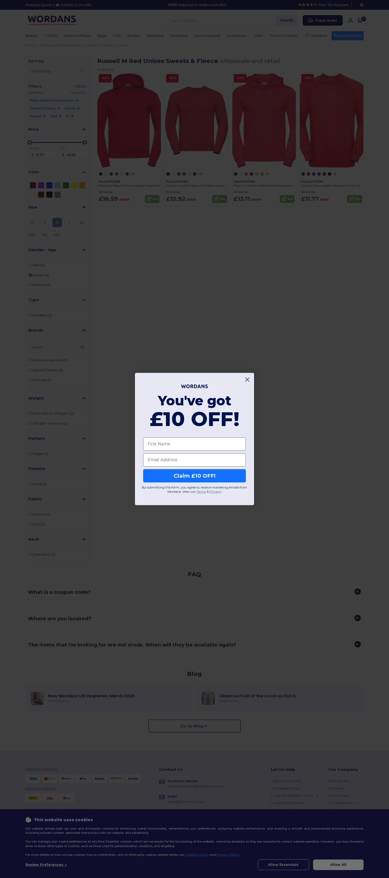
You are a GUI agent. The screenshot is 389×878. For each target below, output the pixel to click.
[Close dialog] (247, 379)
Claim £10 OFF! (195, 476)
